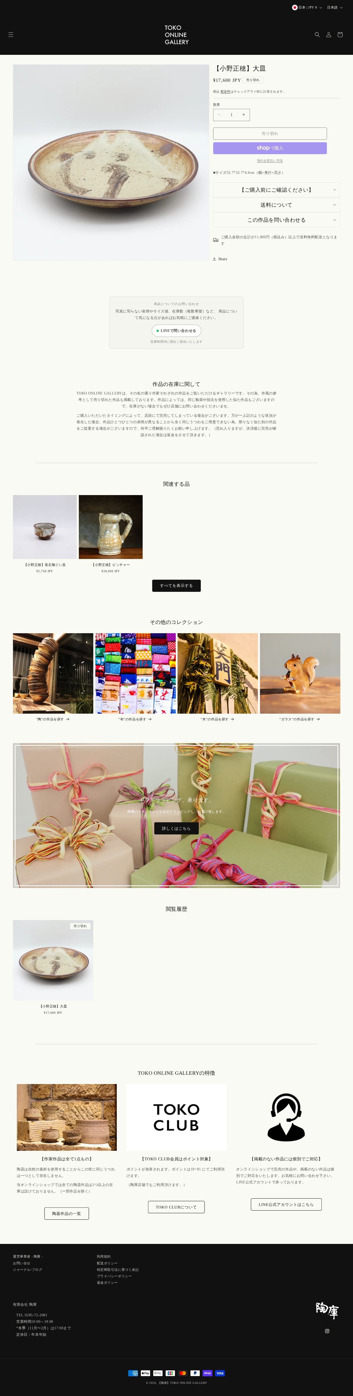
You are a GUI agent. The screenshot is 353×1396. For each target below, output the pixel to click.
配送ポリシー (107, 1262)
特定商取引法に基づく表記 (118, 1268)
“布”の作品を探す (132, 719)
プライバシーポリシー (114, 1275)
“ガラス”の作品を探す (296, 719)
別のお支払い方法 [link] (270, 160)
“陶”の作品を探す (50, 719)
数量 (216, 104)
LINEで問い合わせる (178, 331)
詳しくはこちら (176, 828)
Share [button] (222, 259)
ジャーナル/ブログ (27, 1268)
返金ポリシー (107, 1281)
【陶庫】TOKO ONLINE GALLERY (182, 1382)
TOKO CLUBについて (176, 1207)
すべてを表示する (176, 586)
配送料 (226, 91)
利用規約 (104, 1256)
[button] (11, 34)
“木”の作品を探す (215, 719)
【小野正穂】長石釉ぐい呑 (45, 565)
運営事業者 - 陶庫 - (28, 1256)
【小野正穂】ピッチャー (110, 565)
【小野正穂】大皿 (53, 1006)
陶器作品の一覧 (66, 1214)
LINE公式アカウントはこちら (286, 1205)
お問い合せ (21, 1262)
